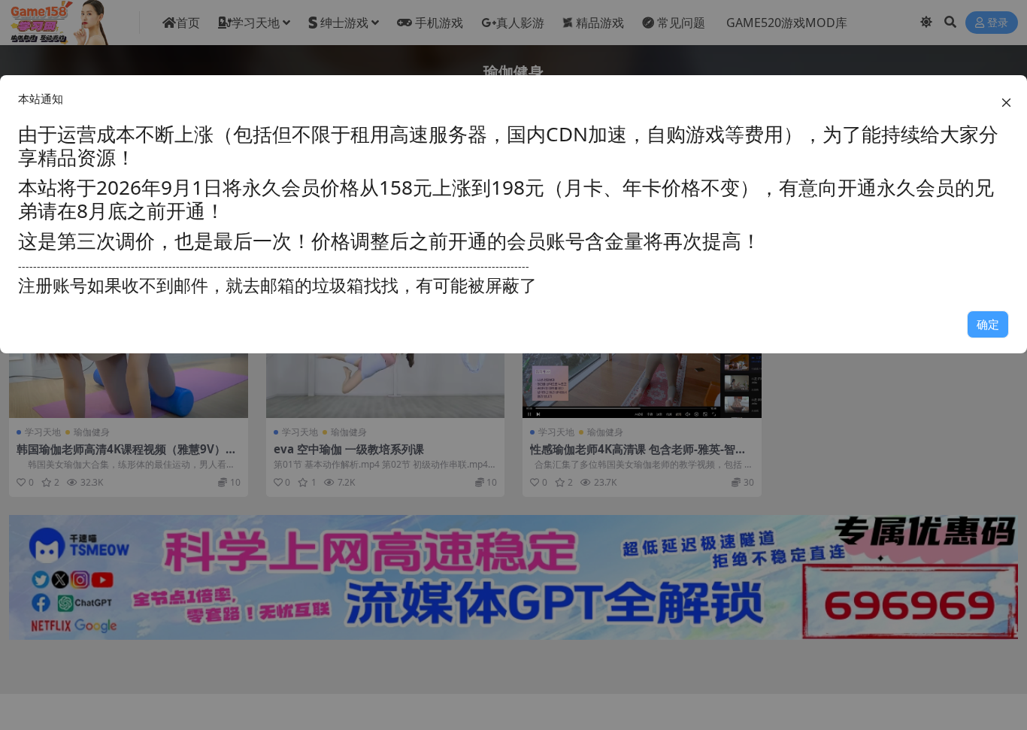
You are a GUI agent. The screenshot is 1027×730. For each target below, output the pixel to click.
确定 (988, 324)
